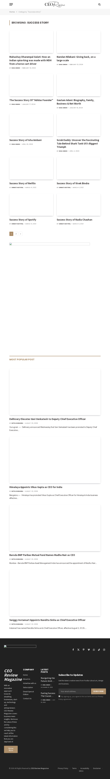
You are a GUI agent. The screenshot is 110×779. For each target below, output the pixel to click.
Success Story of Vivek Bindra (73, 183)
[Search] (99, 4)
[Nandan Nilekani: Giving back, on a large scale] (79, 42)
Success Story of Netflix (22, 183)
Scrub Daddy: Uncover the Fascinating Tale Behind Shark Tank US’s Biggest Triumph (78, 143)
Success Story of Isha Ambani (25, 140)
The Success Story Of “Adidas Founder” (31, 100)
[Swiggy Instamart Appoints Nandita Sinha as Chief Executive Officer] (55, 592)
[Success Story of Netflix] (31, 168)
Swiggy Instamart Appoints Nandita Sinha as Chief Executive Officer (47, 620)
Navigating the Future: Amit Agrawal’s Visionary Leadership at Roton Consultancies (48, 680)
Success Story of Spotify (22, 219)
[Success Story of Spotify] (31, 204)
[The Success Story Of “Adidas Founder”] (31, 85)
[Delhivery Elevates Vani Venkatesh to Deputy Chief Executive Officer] (55, 392)
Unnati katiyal (17, 188)
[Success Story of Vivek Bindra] (79, 168)
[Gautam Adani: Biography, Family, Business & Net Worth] (79, 85)
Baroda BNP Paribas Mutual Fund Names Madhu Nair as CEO (42, 555)
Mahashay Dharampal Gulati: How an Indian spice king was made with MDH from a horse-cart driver (30, 60)
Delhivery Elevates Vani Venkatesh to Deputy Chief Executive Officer (47, 419)
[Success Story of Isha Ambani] (31, 125)
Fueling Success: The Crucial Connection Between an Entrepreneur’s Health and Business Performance (48, 695)
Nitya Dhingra (17, 423)
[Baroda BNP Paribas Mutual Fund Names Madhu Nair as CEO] (55, 527)
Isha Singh (16, 68)
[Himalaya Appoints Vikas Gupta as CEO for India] (55, 460)
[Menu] (11, 4)
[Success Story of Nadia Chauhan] (79, 204)
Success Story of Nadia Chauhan (74, 219)
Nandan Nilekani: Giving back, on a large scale (76, 58)
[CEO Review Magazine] (55, 4)
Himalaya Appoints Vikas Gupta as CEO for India (35, 487)
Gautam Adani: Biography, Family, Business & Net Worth (75, 101)
